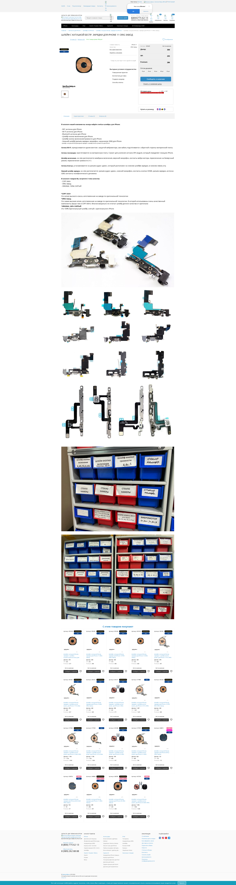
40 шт (162, 71)
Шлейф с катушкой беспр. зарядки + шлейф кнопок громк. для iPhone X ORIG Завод (116, 705)
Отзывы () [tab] (91, 116)
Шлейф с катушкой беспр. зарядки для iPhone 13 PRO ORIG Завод (117, 655)
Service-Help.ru (66, 874)
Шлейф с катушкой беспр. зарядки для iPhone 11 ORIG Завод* (94, 800)
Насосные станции (122, 26)
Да (133, 11)
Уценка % (110, 26)
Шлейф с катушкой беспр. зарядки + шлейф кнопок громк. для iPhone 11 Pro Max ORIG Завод (72, 705)
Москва (139, 2)
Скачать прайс (122, 18)
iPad (84, 26)
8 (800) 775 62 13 (70, 844)
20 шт (149, 71)
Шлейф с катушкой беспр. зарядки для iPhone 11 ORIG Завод (94, 655)
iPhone (65, 26)
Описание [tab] (66, 116)
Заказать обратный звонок (139, 20)
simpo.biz (63, 877)
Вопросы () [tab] (102, 116)
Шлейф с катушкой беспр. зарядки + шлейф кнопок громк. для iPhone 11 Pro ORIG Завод (162, 656)
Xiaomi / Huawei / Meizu (96, 26)
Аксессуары (75, 26)
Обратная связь (68, 849)
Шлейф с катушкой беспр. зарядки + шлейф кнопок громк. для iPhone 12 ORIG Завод (139, 753)
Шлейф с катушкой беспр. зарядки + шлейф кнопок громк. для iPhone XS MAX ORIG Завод (140, 801)
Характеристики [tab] (79, 116)
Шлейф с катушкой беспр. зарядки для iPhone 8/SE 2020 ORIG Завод (72, 800)
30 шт (155, 71)
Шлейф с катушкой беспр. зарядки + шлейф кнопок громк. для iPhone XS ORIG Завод (116, 753)
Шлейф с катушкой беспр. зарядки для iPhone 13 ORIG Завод (140, 655)
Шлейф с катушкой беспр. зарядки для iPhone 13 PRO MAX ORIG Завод (162, 704)
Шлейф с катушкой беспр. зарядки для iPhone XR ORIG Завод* (117, 800)
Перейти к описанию (116, 53)
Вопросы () (81, 39)
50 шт (168, 71)
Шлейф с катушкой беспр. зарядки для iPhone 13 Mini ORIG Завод (94, 704)
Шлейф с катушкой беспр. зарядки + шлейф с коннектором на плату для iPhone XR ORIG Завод (71, 656)
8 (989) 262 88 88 (70, 851)
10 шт (143, 71)
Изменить (145, 11)
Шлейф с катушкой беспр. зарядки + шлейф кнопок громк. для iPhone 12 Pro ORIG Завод (140, 705)
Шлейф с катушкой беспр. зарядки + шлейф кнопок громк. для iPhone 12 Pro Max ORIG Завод (94, 753)
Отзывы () (73, 39)
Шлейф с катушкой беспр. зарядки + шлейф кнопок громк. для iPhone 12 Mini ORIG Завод (72, 753)
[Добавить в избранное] (80, 671)
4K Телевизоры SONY (138, 26)
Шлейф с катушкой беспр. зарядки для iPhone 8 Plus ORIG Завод (161, 752)
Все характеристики (116, 49)
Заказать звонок (68, 843)
